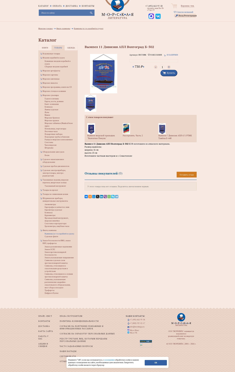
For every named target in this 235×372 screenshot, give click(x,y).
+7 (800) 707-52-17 (137, 323)
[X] (97, 196)
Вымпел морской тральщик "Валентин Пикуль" (101, 137)
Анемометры (50, 204)
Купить (171, 72)
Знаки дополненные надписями (58, 246)
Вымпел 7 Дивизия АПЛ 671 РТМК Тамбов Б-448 (175, 137)
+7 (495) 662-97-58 (154, 6)
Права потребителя (71, 316)
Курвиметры (50, 215)
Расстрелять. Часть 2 (133, 135)
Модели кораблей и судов (54, 57)
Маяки (47, 115)
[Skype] (113, 196)
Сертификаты (68, 356)
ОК (155, 363)
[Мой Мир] (93, 196)
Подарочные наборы (53, 134)
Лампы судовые (51, 109)
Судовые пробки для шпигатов (56, 166)
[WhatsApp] (109, 196)
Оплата (57, 6)
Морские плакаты (50, 83)
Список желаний (184, 12)
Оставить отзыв (187, 174)
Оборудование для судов (53, 152)
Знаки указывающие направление (59, 257)
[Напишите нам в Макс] (151, 16)
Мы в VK (133, 332)
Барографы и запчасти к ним (57, 207)
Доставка (72, 6)
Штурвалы (49, 148)
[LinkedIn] (101, 196)
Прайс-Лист (45, 316)
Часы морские (51, 145)
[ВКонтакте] (86, 196)
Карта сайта (45, 331)
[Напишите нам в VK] (158, 16)
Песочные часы (51, 131)
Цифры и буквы (51, 293)
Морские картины (50, 75)
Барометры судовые (53, 210)
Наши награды (68, 351)
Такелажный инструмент (55, 186)
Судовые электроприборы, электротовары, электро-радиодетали (54, 173)
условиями (109, 359)
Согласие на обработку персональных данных (87, 333)
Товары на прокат (50, 190)
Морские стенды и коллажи (54, 91)
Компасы (48, 107)
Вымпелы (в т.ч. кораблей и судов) (59, 233)
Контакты (88, 6)
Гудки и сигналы (52, 98)
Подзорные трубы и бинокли (57, 137)
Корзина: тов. (187, 5)
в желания (156, 55)
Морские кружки (52, 120)
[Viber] (105, 196)
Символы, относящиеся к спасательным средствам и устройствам (56, 268)
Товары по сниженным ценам (55, 194)
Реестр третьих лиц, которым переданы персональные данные (83, 339)
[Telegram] (116, 196)
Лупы (47, 112)
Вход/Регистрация (188, 15)
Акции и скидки (43, 345)
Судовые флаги (51, 236)
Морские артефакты (51, 70)
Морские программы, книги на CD (57, 87)
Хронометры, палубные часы (57, 226)
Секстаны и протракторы (55, 223)
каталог (43, 6)
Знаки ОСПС (50, 249)
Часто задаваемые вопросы (76, 346)
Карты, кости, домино (54, 101)
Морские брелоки (52, 117)
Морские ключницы (51, 79)
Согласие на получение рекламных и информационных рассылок (81, 327)
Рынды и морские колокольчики (58, 139)
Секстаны (49, 142)
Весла (47, 155)
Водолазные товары (51, 53)
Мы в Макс (134, 330)
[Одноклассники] (90, 196)
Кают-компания (52, 104)
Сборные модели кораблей (56, 66)
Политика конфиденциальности (79, 321)
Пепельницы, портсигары (55, 128)
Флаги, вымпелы (49, 230)
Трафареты (49, 290)
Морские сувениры (51, 95)
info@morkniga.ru (137, 326)
